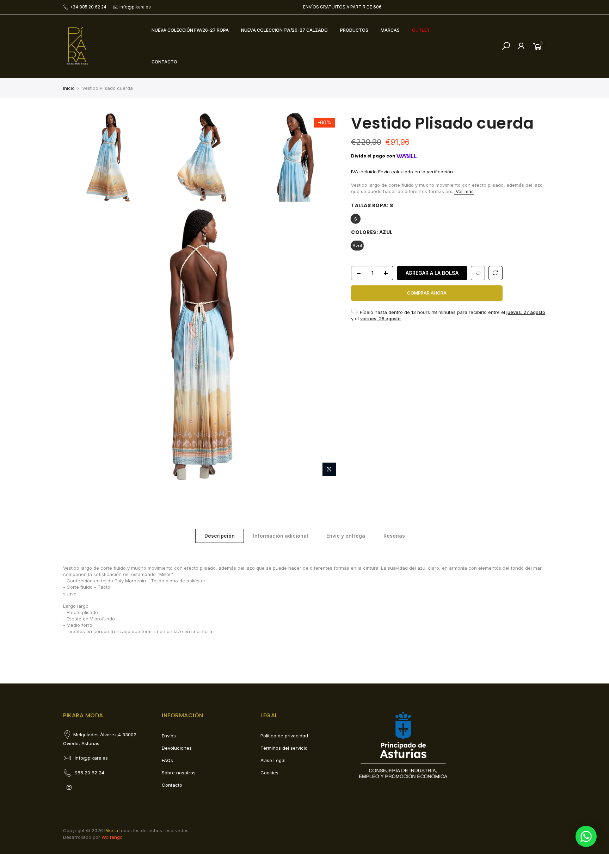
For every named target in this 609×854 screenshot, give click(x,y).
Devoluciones (177, 748)
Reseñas (394, 536)
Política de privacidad (284, 735)
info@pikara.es (135, 7)
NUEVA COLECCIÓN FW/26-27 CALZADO (284, 30)
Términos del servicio (284, 748)
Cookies (269, 772)
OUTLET (421, 30)
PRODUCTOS (354, 30)
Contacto (172, 785)
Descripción (219, 536)
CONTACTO (164, 61)
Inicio (69, 88)
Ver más (464, 191)
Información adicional (280, 536)
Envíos (169, 735)
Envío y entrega (345, 536)
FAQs (167, 760)
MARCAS (390, 30)
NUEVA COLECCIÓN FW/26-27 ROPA (190, 30)
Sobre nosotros (179, 772)
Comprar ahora (427, 293)
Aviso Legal (272, 760)
